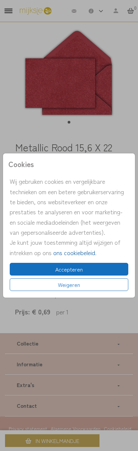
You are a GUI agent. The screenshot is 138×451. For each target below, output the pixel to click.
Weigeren (69, 285)
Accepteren (69, 269)
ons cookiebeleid (74, 252)
